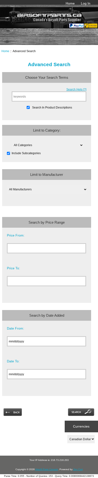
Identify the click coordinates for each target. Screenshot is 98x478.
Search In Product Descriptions (52, 107)
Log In (85, 3)
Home (70, 3)
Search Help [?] (76, 89)
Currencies (81, 426)
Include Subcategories (26, 153)
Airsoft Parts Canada (46, 469)
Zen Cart (78, 469)
